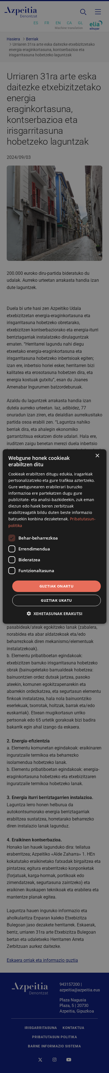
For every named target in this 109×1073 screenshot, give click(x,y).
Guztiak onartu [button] (56, 586)
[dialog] (54, 536)
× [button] (97, 456)
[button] (54, 613)
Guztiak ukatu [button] (56, 600)
